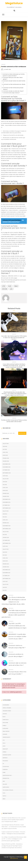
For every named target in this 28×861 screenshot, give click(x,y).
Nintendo (5, 757)
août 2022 (5, 546)
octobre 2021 (6, 575)
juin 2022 (5, 552)
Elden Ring (5, 728)
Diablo (4, 725)
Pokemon (5, 769)
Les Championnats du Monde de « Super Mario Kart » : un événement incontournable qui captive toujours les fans (14, 826)
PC (3, 763)
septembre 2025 (6, 472)
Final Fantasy (6, 731)
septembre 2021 (6, 578)
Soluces (11, 643)
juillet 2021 (5, 584)
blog (4, 716)
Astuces (11, 595)
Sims (4, 781)
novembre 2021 (6, 572)
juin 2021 (5, 587)
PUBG (4, 772)
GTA (4, 740)
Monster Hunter (7, 754)
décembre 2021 (6, 569)
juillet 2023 (5, 531)
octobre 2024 (6, 505)
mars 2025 (5, 490)
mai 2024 (5, 516)
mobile (4, 751)
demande (4, 289)
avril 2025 (5, 487)
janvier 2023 (6, 537)
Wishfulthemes (14, 858)
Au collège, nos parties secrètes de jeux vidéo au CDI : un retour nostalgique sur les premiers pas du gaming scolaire (14, 838)
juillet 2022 (5, 549)
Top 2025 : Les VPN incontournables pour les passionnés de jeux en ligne (17, 626)
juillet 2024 (6, 511)
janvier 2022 (6, 566)
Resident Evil (6, 778)
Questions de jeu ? (7, 775)
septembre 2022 (7, 543)
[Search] (14, 10)
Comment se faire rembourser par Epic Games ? (13, 88)
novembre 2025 (6, 467)
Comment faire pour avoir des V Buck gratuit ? (12, 78)
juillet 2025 (5, 478)
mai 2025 (5, 484)
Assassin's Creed (7, 710)
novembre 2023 (6, 525)
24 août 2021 (7, 69)
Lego (4, 746)
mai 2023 (5, 534)
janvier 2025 (6, 496)
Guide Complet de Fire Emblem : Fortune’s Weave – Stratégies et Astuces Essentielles (13, 832)
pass (11, 289)
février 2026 (6, 458)
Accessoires (6, 704)
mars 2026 (5, 455)
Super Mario (6, 787)
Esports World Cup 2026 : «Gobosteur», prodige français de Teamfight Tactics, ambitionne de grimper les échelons (12, 845)
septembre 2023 (7, 528)
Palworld (5, 760)
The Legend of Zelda (8, 790)
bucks (9, 286)
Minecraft (5, 748)
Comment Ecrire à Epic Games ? (11, 93)
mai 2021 (5, 590)
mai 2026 (5, 449)
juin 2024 (5, 513)
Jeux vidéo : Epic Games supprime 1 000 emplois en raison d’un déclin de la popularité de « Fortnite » (14, 337)
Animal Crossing (7, 707)
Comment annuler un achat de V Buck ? (13, 91)
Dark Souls (5, 719)
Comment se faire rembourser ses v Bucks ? (14, 85)
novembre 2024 (6, 502)
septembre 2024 (7, 508)
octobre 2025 (6, 469)
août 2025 (5, 475)
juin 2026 (5, 446)
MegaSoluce (14, 3)
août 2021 (5, 581)
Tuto (4, 793)
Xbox (4, 798)
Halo (4, 743)
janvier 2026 (6, 461)
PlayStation (6, 766)
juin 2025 (5, 481)
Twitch (4, 795)
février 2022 (6, 563)
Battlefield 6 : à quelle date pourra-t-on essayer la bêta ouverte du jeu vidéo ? (17, 637)
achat (3, 286)
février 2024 (6, 522)
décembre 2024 (6, 499)
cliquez (16, 286)
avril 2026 (5, 452)
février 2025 (6, 493)
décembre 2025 (6, 464)
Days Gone (5, 722)
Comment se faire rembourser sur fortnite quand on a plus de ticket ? (14, 74)
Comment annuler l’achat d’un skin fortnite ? (14, 81)
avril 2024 (5, 519)
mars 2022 (5, 560)
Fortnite (3, 64)
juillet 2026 (5, 443)
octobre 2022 (6, 540)
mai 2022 (5, 555)
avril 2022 (5, 558)
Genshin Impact (6, 737)
